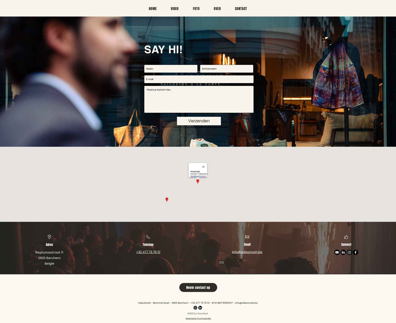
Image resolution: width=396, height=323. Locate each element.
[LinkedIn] (343, 252)
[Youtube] (337, 252)
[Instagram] (349, 252)
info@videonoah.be (246, 302)
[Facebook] (355, 252)
